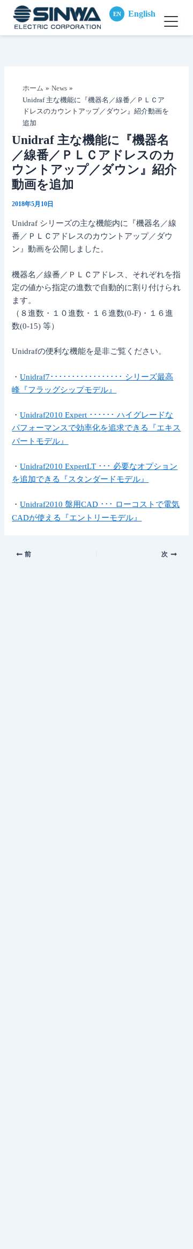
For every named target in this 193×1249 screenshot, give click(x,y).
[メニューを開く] (171, 21)
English (134, 13)
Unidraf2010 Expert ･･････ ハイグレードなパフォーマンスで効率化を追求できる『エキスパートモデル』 (96, 428)
